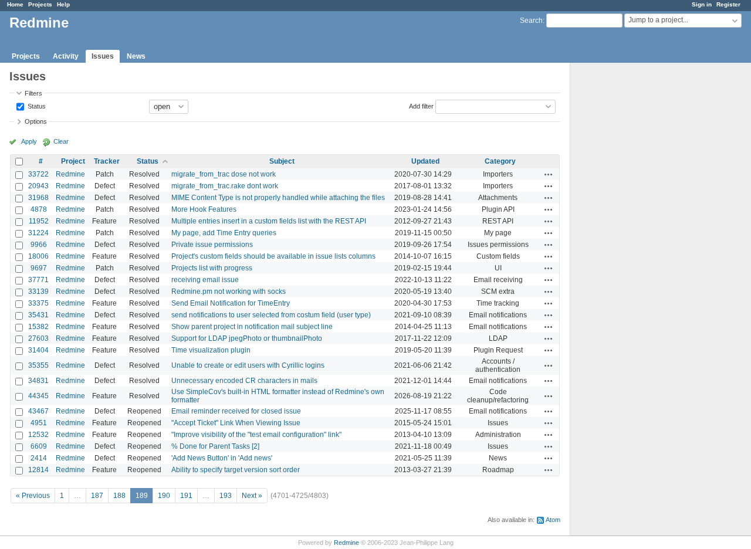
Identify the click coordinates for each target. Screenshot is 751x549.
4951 (39, 423)
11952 (39, 221)
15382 (38, 327)
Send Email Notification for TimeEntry (230, 303)
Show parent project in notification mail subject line (252, 327)
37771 (38, 280)
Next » (252, 496)
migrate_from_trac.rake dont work (224, 186)
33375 (38, 303)
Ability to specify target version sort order (235, 470)
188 (119, 496)
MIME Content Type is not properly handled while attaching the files (278, 198)
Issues (103, 56)
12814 (38, 470)
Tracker (107, 161)
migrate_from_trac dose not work (223, 174)
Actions (548, 174)
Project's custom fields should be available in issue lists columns (273, 256)
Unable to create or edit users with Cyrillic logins (247, 365)
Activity (66, 56)
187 (97, 496)
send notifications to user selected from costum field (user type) (271, 315)
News (136, 56)
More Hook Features (203, 209)
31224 (38, 233)
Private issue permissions (212, 244)
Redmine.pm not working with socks (228, 291)
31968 (38, 198)
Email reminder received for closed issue (236, 411)
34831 (38, 381)
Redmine (70, 174)
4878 (39, 209)
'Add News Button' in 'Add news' (221, 458)
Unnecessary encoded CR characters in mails (244, 381)
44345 (38, 396)
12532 (38, 435)
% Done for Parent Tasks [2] (215, 446)
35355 (38, 365)
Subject (282, 161)
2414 (39, 458)
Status (36, 105)
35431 (38, 315)
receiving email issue (205, 280)
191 (186, 496)
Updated (425, 161)
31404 (38, 350)
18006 (38, 256)
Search (531, 20)
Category (500, 161)
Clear (61, 141)
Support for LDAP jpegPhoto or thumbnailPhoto (246, 338)
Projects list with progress (211, 268)
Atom (553, 519)
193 (225, 496)
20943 (38, 186)
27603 (38, 338)
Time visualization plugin (211, 350)
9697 (39, 268)
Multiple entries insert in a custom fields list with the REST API (268, 221)
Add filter (421, 105)
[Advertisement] (629, 247)
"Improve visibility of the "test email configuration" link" (256, 435)
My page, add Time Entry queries (223, 233)
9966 (39, 244)
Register (728, 4)
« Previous (33, 496)
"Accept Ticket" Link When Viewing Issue (235, 423)
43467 (38, 411)
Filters (33, 93)
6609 (39, 446)
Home (15, 4)
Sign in (702, 4)
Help (63, 4)
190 (164, 496)
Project (73, 161)
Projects (40, 4)
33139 (38, 291)
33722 (38, 174)
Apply (29, 141)
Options (36, 121)
